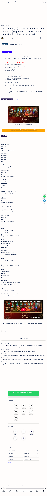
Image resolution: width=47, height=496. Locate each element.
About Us (10, 485)
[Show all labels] (10, 462)
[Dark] (43, 2)
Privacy (27, 485)
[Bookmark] (45, 2)
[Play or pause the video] (23, 490)
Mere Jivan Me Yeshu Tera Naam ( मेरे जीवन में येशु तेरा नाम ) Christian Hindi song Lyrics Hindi (23, 345)
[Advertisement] (23, 13)
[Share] (44, 38)
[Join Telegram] (44, 200)
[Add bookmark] (40, 38)
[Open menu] (2, 2)
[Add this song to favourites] (10, 490)
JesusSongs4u (7, 2)
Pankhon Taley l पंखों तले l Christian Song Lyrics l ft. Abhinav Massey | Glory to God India (23, 359)
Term (19, 485)
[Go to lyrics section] (30, 490)
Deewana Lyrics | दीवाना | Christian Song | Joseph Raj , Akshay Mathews (19, 351)
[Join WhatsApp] (44, 196)
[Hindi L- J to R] (9, 343)
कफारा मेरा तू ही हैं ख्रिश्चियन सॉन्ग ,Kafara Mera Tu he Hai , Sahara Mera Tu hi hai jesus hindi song (24, 355)
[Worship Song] (11, 331)
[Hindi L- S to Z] (8, 362)
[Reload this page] (37, 490)
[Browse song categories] (3, 490)
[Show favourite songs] (17, 490)
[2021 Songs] (4, 331)
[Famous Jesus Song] (10, 354)
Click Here (17, 99)
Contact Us (15, 485)
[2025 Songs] (9, 358)
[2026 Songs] (8, 350)
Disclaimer (23, 485)
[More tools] (43, 490)
